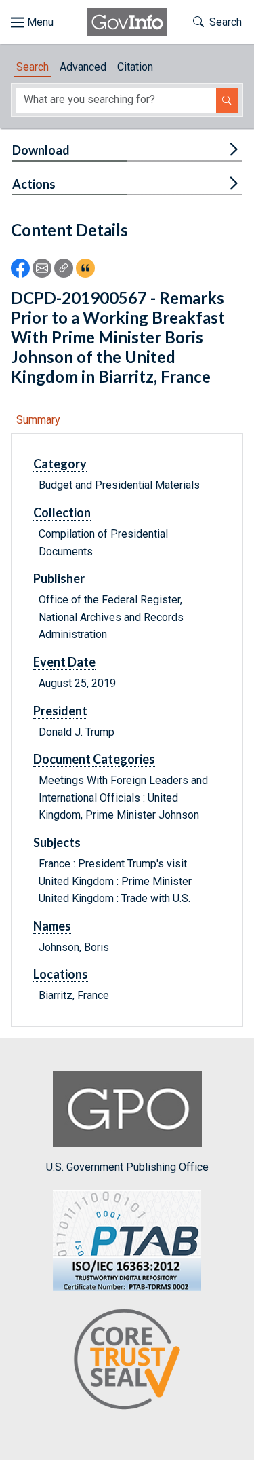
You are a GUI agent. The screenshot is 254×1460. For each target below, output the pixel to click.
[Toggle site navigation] (32, 22)
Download (41, 150)
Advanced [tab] (83, 66)
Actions (34, 183)
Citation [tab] (135, 66)
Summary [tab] (38, 419)
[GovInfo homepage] (127, 22)
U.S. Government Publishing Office (127, 1167)
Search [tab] (32, 66)
